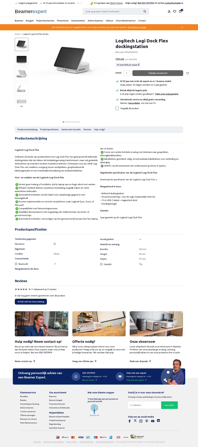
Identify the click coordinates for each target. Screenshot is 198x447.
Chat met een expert (135, 380)
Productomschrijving (27, 129)
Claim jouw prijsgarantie (166, 94)
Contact (142, 20)
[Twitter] (135, 421)
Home (17, 34)
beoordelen (134, 103)
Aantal (118, 73)
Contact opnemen (28, 411)
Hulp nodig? (99, 129)
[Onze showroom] (156, 323)
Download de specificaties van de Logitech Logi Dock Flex (127, 179)
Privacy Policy (72, 442)
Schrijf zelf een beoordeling (31, 301)
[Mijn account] (169, 11)
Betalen (23, 400)
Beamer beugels (55, 400)
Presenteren (63, 20)
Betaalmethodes (87, 442)
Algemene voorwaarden (53, 442)
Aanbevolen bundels (71, 129)
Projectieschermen (45, 20)
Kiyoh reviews (116, 3)
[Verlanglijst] (174, 11)
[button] (63, 121)
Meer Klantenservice (28, 423)
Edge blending (55, 424)
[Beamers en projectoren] (31, 11)
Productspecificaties (49, 129)
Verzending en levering (29, 404)
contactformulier (173, 3)
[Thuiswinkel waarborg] (137, 436)
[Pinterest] (146, 421)
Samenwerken (78, 20)
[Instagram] (141, 421)
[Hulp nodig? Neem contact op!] (41, 323)
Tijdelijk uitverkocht (157, 73)
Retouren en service (28, 419)
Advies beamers (95, 20)
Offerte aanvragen (27, 415)
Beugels (30, 20)
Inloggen (37, 442)
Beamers (19, 20)
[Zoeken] (145, 11)
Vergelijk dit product (129, 108)
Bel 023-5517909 (146, 3)
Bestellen (24, 396)
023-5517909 (45, 352)
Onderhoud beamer (57, 420)
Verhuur (109, 20)
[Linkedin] (158, 421)
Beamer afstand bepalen (59, 416)
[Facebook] (129, 421)
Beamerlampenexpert (105, 442)
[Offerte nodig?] (99, 323)
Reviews (87, 129)
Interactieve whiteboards (59, 408)
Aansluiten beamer (57, 428)
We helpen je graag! (137, 27)
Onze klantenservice (126, 20)
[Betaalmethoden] (58, 437)
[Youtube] (152, 421)
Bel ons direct (88, 380)
